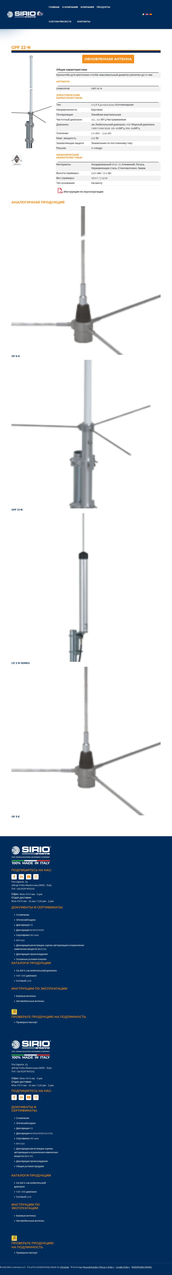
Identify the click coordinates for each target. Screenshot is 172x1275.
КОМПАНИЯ (87, 7)
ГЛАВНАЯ (54, 7)
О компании (22, 915)
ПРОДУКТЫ (103, 7)
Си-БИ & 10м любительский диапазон (36, 970)
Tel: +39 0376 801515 (23, 888)
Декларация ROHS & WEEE (30, 930)
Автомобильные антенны (30, 1001)
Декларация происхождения (32, 954)
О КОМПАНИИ (70, 7)
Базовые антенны (26, 996)
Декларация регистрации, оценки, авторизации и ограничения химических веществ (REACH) (36, 1152)
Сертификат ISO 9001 (27, 935)
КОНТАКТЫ (83, 21)
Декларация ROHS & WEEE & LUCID (34, 1133)
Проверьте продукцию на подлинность (48, 1017)
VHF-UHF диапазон (26, 975)
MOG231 (20, 940)
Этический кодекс (26, 920)
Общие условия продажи (30, 1166)
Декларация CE (24, 925)
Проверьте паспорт (26, 1022)
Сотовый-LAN (23, 981)
